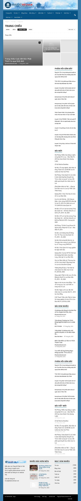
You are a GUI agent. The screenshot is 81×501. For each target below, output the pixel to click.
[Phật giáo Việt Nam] (40, 4)
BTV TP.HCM (58, 326)
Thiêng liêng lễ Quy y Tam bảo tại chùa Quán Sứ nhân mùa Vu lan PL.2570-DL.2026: (64, 270)
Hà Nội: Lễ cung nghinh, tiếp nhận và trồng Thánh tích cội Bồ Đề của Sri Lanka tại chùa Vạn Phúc (65, 169)
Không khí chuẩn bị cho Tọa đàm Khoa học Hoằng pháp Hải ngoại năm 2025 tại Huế (65, 74)
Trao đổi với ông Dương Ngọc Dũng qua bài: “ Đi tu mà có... (64, 351)
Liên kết (70, 499)
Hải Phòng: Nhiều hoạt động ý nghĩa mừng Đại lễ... (45, 467)
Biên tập (44, 496)
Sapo (14, 496)
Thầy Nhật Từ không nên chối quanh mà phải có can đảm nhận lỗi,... (65, 332)
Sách (14, 29)
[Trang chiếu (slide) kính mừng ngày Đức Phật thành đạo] (51, 46)
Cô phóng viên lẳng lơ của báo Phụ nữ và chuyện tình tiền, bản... (65, 311)
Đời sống (31, 13)
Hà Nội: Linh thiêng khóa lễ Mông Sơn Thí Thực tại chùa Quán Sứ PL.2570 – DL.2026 (64, 235)
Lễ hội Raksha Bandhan (61, 164)
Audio (7, 29)
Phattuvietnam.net (60, 314)
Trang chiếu (22, 29)
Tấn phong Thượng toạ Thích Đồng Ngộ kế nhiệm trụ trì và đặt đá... (65, 322)
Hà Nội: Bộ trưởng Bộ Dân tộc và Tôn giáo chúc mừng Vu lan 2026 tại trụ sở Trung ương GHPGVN (65, 242)
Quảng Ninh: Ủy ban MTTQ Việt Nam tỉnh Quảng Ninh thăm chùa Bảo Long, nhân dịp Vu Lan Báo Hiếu (65, 255)
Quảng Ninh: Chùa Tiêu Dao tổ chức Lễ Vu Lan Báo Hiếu (65, 195)
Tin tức (16, 13)
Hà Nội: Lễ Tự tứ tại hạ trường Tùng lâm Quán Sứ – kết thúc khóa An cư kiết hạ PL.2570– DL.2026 (65, 211)
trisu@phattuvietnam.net (12, 481)
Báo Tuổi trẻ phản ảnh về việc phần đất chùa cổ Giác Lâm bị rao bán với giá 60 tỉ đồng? (65, 90)
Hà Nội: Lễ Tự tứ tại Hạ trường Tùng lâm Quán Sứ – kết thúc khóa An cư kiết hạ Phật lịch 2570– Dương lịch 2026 (65, 219)
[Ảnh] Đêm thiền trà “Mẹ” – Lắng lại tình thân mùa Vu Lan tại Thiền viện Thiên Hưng (65, 188)
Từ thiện (57, 480)
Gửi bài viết (52, 496)
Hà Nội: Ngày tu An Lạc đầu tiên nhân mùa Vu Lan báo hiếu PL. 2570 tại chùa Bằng (65, 292)
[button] (75, 15)
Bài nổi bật (58, 471)
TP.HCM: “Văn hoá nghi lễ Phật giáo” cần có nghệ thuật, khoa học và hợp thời (65, 121)
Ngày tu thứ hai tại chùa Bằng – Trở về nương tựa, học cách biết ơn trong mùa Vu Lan (65, 284)
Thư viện (13, 21)
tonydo (56, 88)
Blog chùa (24, 13)
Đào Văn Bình (58, 336)
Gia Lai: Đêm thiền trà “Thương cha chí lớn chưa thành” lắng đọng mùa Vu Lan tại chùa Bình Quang (65, 262)
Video (30, 29)
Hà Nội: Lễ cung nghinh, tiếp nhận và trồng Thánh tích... (44, 484)
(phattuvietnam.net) (11, 63)
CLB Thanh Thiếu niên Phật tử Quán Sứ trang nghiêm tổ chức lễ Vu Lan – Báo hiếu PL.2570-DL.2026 (65, 299)
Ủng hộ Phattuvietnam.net (64, 496)
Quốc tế (57, 477)
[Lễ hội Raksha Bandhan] (34, 476)
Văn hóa (66, 13)
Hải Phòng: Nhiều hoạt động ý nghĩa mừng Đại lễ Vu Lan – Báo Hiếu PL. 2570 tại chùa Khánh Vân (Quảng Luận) (65, 158)
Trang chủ (9, 13)
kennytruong (58, 96)
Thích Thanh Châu (59, 112)
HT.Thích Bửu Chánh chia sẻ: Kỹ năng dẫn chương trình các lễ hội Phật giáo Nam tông (65, 137)
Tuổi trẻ (49, 13)
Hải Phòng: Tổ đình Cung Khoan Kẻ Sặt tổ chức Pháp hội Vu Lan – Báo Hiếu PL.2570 (65, 227)
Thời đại (58, 13)
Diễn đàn (41, 13)
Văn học (8, 17)
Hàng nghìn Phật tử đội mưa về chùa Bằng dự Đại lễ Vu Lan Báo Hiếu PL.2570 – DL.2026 (65, 277)
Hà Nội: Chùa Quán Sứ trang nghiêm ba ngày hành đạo (65, 248)
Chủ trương (37, 496)
